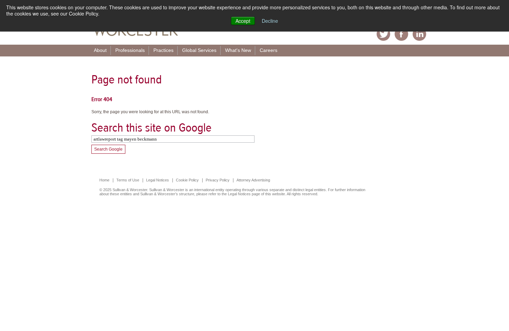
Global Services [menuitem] (199, 50)
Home (104, 180)
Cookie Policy (187, 180)
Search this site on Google (151, 127)
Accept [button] (242, 20)
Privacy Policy (218, 180)
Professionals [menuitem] (130, 50)
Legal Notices (157, 180)
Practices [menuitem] (163, 50)
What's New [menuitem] (238, 50)
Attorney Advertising (253, 180)
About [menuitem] (100, 50)
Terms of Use (127, 180)
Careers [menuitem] (268, 50)
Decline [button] (270, 20)
